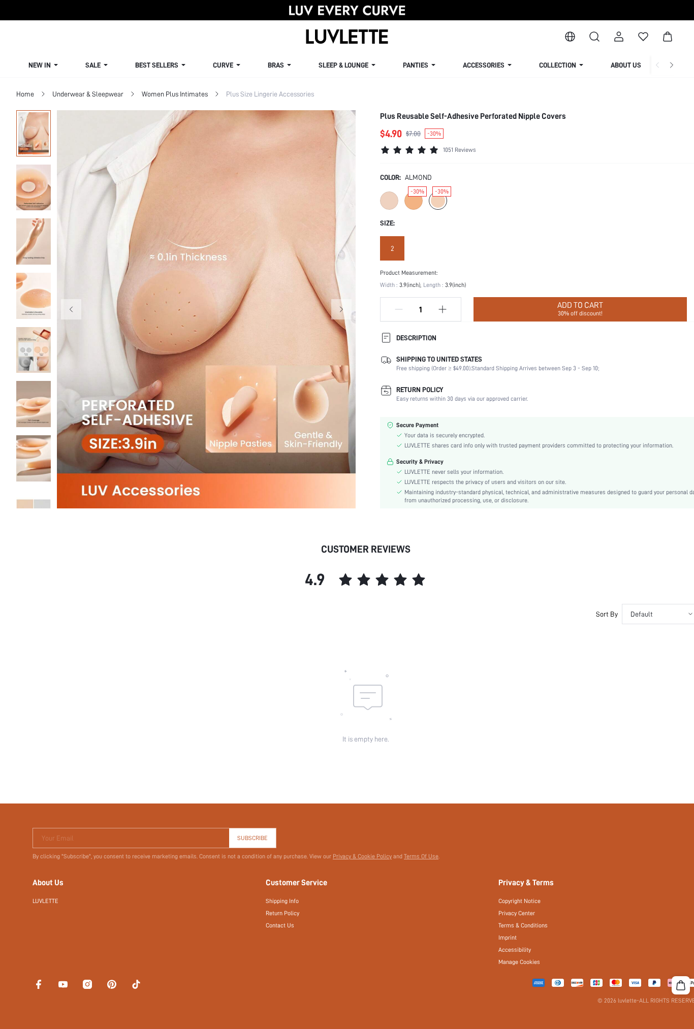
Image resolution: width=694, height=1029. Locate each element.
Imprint (507, 937)
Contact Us (280, 925)
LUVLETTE (45, 901)
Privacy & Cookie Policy (362, 856)
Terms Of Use (421, 856)
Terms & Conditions (523, 925)
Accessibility (514, 949)
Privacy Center (516, 913)
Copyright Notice (519, 901)
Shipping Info (282, 901)
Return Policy (282, 913)
